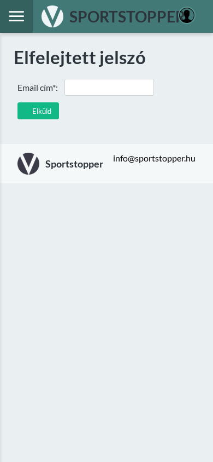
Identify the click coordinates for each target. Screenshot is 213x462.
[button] (38, 110)
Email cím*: (37, 87)
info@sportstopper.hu (154, 158)
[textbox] (109, 87)
